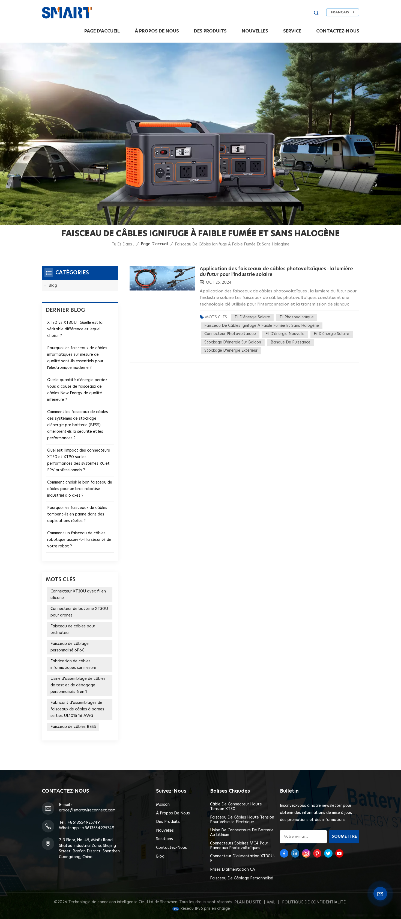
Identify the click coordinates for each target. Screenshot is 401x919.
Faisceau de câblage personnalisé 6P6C (69, 647)
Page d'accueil (102, 31)
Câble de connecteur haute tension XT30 (236, 806)
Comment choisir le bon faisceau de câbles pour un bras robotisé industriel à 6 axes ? (79, 489)
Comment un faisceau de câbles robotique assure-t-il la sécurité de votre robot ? (79, 539)
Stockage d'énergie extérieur (231, 350)
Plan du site (247, 902)
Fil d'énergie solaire (252, 317)
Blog (53, 285)
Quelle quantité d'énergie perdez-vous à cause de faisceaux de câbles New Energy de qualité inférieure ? (78, 390)
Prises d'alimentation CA (232, 869)
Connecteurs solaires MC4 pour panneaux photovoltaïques (239, 845)
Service (292, 31)
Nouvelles (255, 31)
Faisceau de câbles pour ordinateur (72, 629)
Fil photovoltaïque (297, 317)
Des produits (210, 31)
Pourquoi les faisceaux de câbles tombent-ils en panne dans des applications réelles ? (77, 514)
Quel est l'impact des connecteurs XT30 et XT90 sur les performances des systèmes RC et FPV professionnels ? (78, 460)
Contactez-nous (337, 31)
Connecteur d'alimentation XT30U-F (242, 858)
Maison (163, 805)
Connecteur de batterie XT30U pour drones (79, 612)
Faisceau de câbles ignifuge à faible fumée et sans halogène (261, 326)
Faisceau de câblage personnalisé (241, 878)
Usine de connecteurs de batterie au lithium (242, 832)
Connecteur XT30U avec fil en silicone (78, 594)
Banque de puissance (290, 342)
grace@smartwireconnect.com (87, 810)
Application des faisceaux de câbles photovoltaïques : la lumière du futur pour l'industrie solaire (276, 271)
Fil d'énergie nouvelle (284, 334)
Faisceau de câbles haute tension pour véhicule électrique (242, 820)
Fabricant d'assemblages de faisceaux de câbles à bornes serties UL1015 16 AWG (77, 709)
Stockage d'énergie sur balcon (232, 342)
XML (271, 902)
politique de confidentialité (314, 902)
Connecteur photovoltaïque (230, 334)
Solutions (164, 839)
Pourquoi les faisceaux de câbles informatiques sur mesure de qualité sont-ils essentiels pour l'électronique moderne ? (77, 358)
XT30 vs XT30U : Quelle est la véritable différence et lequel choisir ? (75, 329)
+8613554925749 (83, 823)
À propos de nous (157, 31)
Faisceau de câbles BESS (73, 727)
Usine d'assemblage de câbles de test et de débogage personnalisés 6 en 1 (78, 685)
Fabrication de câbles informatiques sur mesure (73, 664)
